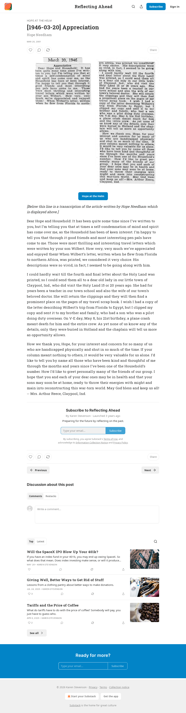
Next (147, 470)
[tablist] (42, 496)
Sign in (174, 6)
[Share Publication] (141, 6)
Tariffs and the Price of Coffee (52, 605)
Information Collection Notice (92, 442)
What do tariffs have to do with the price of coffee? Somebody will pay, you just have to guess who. (74, 612)
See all (34, 633)
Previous (41, 470)
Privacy (93, 687)
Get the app (111, 696)
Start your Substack (83, 696)
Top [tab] (31, 541)
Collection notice (119, 687)
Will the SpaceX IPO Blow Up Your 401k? (62, 551)
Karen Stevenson (47, 564)
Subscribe (156, 6)
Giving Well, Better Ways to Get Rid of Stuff (65, 580)
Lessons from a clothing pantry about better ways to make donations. (70, 585)
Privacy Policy (120, 442)
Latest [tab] (40, 541)
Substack (75, 705)
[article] (93, 560)
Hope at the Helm (39, 20)
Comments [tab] (35, 496)
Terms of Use (111, 439)
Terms (103, 687)
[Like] (30, 50)
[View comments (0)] (39, 50)
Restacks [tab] (51, 496)
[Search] (133, 6)
